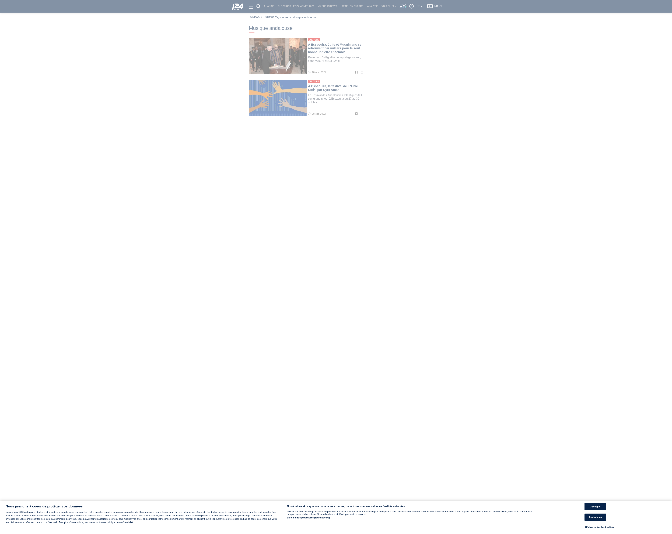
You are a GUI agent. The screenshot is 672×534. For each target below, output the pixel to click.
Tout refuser (595, 517)
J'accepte (595, 506)
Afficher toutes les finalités (599, 527)
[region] (336, 517)
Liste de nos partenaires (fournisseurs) (308, 517)
